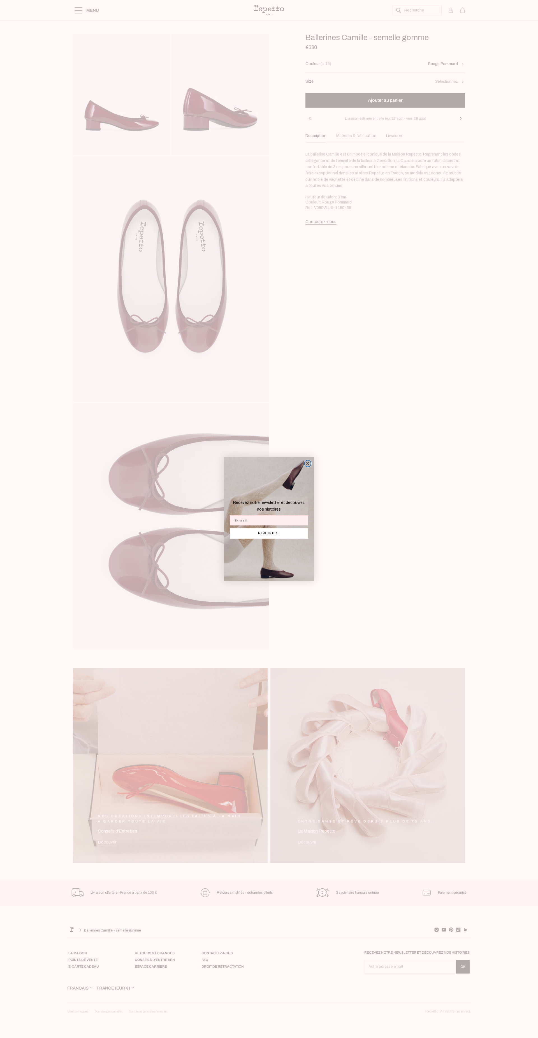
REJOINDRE (269, 533)
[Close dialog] (307, 463)
